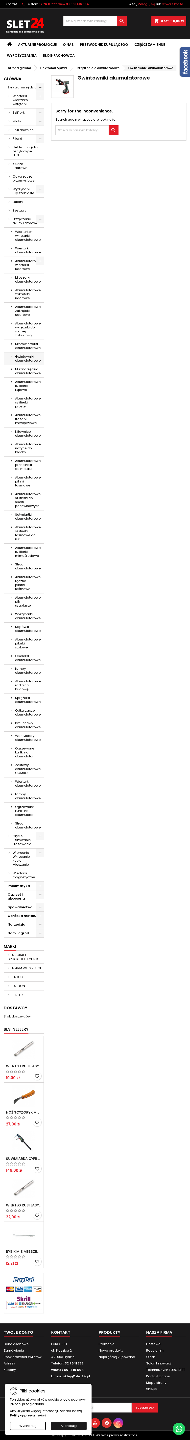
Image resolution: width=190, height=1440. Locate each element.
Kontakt (11, 4)
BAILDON (18, 986)
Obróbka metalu (22, 915)
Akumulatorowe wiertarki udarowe (28, 265)
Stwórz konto (172, 4)
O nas (68, 44)
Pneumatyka (19, 885)
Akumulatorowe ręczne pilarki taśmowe (28, 583)
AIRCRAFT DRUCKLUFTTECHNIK (23, 957)
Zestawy (19, 210)
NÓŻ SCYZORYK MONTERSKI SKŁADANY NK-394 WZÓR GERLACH (24, 1112)
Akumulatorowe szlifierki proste (28, 402)
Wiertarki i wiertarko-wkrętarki (21, 100)
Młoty (17, 121)
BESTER (17, 994)
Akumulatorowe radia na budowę (28, 685)
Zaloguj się (146, 4)
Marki (10, 946)
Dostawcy (15, 1008)
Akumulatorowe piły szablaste (28, 601)
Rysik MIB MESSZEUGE (24, 1251)
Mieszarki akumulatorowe (28, 279)
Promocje (107, 1344)
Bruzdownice (23, 130)
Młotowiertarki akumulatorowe (28, 346)
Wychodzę (27, 1425)
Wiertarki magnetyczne (24, 875)
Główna (12, 79)
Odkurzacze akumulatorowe (28, 712)
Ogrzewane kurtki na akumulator (24, 752)
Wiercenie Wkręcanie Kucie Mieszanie (21, 858)
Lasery (18, 201)
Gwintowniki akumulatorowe (28, 358)
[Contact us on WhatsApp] (179, 1429)
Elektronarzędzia (22, 87)
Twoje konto (18, 1332)
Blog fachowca (59, 55)
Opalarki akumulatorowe (28, 658)
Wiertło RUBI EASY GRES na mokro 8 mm (24, 1205)
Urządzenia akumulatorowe (25, 221)
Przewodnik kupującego (104, 44)
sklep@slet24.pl (76, 1376)
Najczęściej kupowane (117, 1357)
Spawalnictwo (20, 907)
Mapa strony (156, 1382)
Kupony (10, 1369)
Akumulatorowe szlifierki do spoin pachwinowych (28, 500)
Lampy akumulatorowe (28, 670)
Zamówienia (14, 1350)
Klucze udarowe (20, 165)
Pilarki (17, 138)
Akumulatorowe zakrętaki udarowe (28, 294)
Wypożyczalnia (22, 55)
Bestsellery (16, 1029)
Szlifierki (19, 112)
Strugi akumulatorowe (28, 566)
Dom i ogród (18, 933)
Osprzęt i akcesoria (16, 896)
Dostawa (153, 1344)
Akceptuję (69, 1425)
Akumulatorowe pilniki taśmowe (28, 481)
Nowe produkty (111, 1350)
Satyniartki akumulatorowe (28, 516)
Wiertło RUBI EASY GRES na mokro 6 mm (24, 1066)
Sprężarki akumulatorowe (28, 699)
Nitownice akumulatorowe (28, 433)
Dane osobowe (16, 1344)
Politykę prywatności (28, 1415)
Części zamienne (149, 44)
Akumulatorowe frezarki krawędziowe (28, 419)
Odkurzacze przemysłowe (24, 178)
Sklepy (151, 1389)
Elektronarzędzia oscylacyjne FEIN (26, 151)
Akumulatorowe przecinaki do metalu (28, 464)
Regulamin (155, 1350)
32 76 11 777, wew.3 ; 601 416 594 (64, 4)
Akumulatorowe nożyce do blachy (28, 448)
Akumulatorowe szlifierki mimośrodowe (28, 551)
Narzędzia (16, 924)
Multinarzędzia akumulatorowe (28, 371)
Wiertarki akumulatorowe (28, 250)
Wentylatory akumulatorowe (28, 737)
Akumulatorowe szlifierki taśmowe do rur (28, 533)
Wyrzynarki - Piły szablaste (23, 191)
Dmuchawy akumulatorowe (28, 725)
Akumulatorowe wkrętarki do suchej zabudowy (28, 329)
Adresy (9, 1363)
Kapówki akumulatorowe (28, 628)
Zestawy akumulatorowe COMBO (28, 769)
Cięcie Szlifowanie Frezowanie (22, 840)
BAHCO (17, 977)
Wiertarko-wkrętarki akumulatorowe (28, 235)
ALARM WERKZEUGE (26, 968)
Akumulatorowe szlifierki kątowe (28, 385)
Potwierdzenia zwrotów (23, 1357)
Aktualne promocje (37, 44)
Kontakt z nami (158, 1376)
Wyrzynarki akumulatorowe (28, 616)
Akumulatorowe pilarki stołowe (28, 643)
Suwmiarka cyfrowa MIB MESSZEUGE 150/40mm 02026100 (24, 1159)
